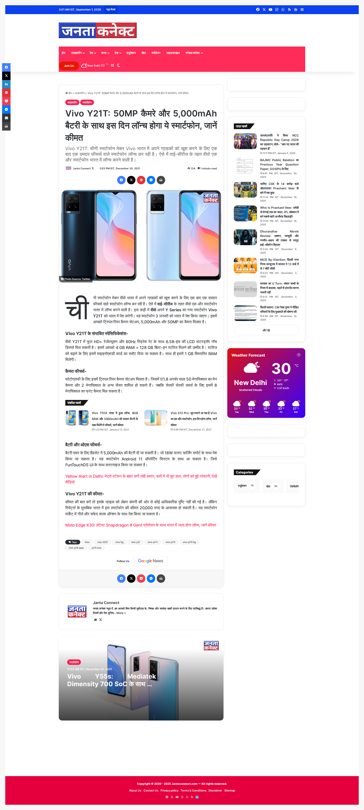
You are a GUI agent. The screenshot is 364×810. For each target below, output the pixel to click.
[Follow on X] (92, 168)
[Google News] (296, 9)
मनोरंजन (156, 53)
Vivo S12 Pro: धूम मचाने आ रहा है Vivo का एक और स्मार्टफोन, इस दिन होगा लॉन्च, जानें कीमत (194, 419)
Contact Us (150, 790)
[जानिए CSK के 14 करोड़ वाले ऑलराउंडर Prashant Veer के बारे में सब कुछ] (245, 190)
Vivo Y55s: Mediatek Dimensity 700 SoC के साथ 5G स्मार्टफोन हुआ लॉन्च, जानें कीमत (111, 683)
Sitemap (229, 790)
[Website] (95, 619)
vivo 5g (119, 542)
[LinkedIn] (6, 84)
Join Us (69, 65)
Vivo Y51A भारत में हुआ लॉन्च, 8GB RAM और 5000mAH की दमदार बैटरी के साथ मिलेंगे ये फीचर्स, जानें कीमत (115, 419)
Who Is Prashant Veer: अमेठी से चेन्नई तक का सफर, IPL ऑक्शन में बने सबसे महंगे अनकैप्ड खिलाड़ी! (279, 212)
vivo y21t (170, 542)
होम (63, 53)
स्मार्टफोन (87, 102)
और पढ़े (266, 330)
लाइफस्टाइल (173, 53)
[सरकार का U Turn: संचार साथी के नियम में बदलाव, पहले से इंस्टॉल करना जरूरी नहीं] (245, 289)
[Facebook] (121, 180)
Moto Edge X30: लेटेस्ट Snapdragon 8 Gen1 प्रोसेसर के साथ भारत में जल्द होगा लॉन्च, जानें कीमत (140, 525)
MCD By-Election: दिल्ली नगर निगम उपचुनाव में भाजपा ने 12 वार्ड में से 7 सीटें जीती (279, 264)
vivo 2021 (102, 542)
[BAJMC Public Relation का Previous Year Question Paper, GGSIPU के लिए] (245, 166)
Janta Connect (82, 168)
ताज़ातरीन (76, 53)
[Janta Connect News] (98, 30)
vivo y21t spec (76, 547)
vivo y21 (135, 542)
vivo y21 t (153, 542)
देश (91, 53)
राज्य (103, 53)
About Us (135, 790)
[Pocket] (141, 578)
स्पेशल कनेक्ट (193, 53)
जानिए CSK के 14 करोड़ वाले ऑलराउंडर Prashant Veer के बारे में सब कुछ (279, 188)
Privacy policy (169, 790)
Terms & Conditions (193, 790)
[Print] (161, 180)
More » (121, 613)
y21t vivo (96, 547)
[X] (131, 180)
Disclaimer (215, 790)
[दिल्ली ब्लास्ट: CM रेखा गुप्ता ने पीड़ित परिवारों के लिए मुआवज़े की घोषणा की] (245, 313)
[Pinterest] (141, 180)
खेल (144, 53)
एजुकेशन (131, 53)
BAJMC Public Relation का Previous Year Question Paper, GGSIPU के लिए (279, 164)
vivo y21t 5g (189, 542)
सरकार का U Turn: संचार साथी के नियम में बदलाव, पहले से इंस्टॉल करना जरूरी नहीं (279, 288)
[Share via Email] (6, 118)
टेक (116, 53)
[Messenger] (151, 180)
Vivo (87, 542)
